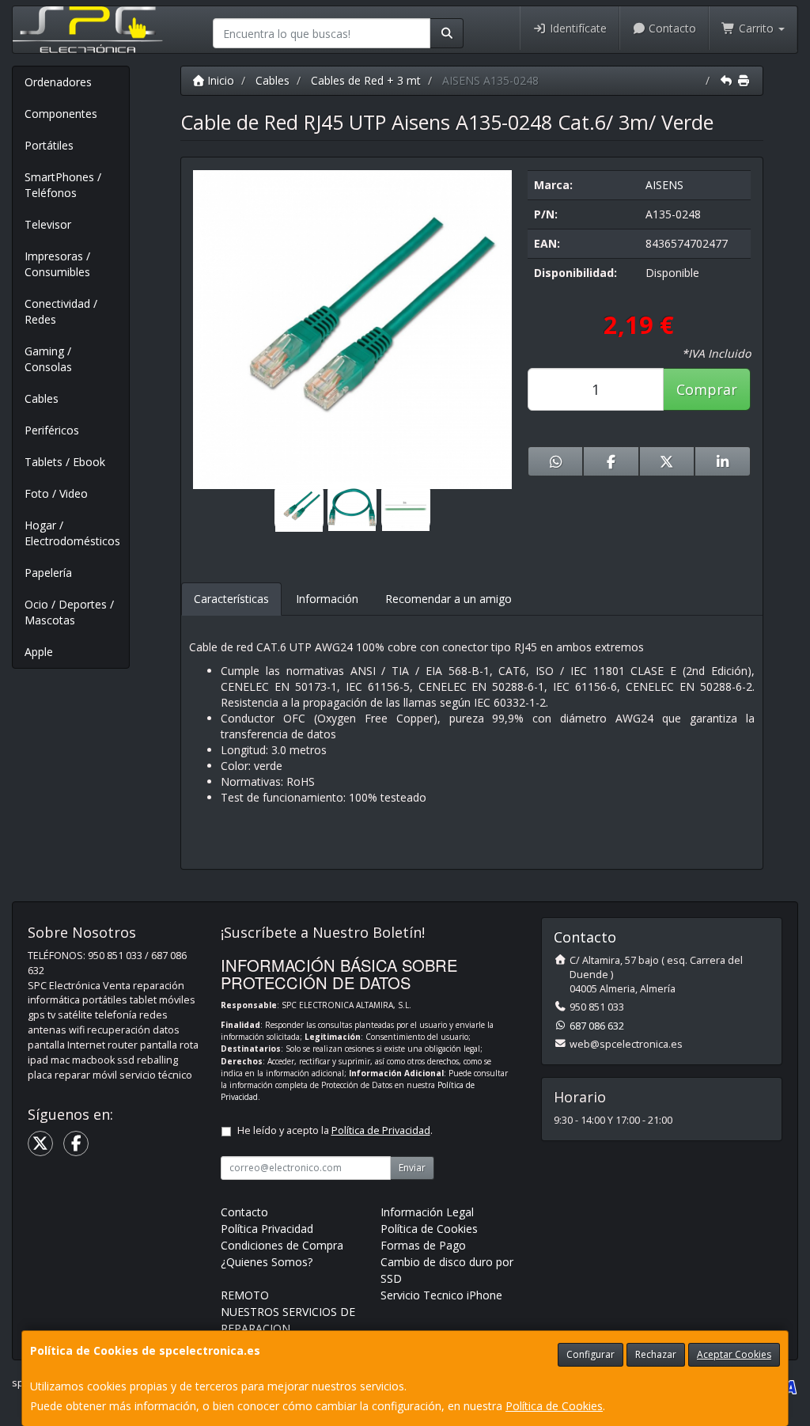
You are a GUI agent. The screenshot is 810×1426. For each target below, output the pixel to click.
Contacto (670, 28)
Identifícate (577, 28)
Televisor (48, 224)
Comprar (706, 389)
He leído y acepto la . (335, 1130)
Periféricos (52, 430)
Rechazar (655, 1354)
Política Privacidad (267, 1228)
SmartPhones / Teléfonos (63, 184)
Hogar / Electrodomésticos (72, 533)
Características (231, 598)
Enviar (412, 1167)
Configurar (590, 1354)
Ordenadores (58, 81)
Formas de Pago (423, 1245)
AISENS (664, 184)
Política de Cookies (554, 1405)
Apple (39, 651)
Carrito (756, 28)
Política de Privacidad (380, 1130)
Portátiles (49, 145)
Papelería (48, 572)
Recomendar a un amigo (448, 598)
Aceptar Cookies (734, 1354)
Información (327, 598)
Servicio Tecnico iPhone (441, 1295)
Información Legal (427, 1211)
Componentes (61, 113)
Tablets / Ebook (65, 461)
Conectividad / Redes (61, 311)
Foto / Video (56, 493)
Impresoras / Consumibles (57, 263)
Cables (42, 398)
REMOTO (245, 1295)
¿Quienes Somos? (266, 1261)
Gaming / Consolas (48, 358)
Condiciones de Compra (282, 1245)
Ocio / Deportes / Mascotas (69, 612)
